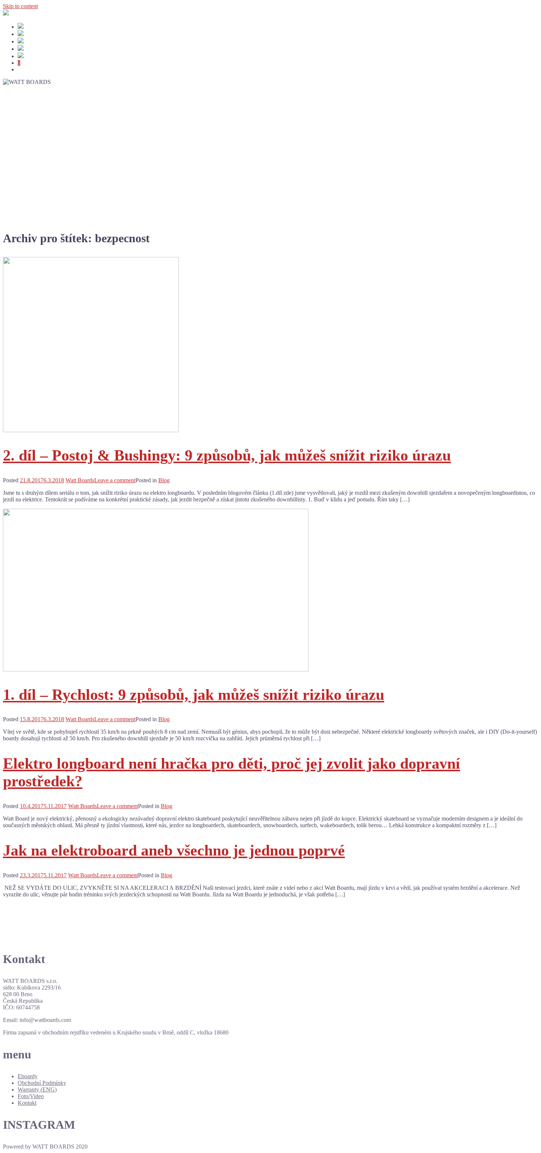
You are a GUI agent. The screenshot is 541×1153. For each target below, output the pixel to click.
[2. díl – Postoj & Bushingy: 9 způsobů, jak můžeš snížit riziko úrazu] (91, 430)
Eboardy (28, 1076)
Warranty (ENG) (37, 1089)
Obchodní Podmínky (42, 1083)
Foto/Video (31, 1096)
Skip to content (20, 6)
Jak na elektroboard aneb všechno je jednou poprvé (174, 850)
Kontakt (27, 1103)
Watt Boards (80, 480)
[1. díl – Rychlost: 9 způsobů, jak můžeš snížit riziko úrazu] (155, 669)
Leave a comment (114, 480)
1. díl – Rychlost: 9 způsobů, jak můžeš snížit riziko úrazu (193, 694)
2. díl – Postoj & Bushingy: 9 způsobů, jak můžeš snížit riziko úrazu (227, 455)
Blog (164, 480)
